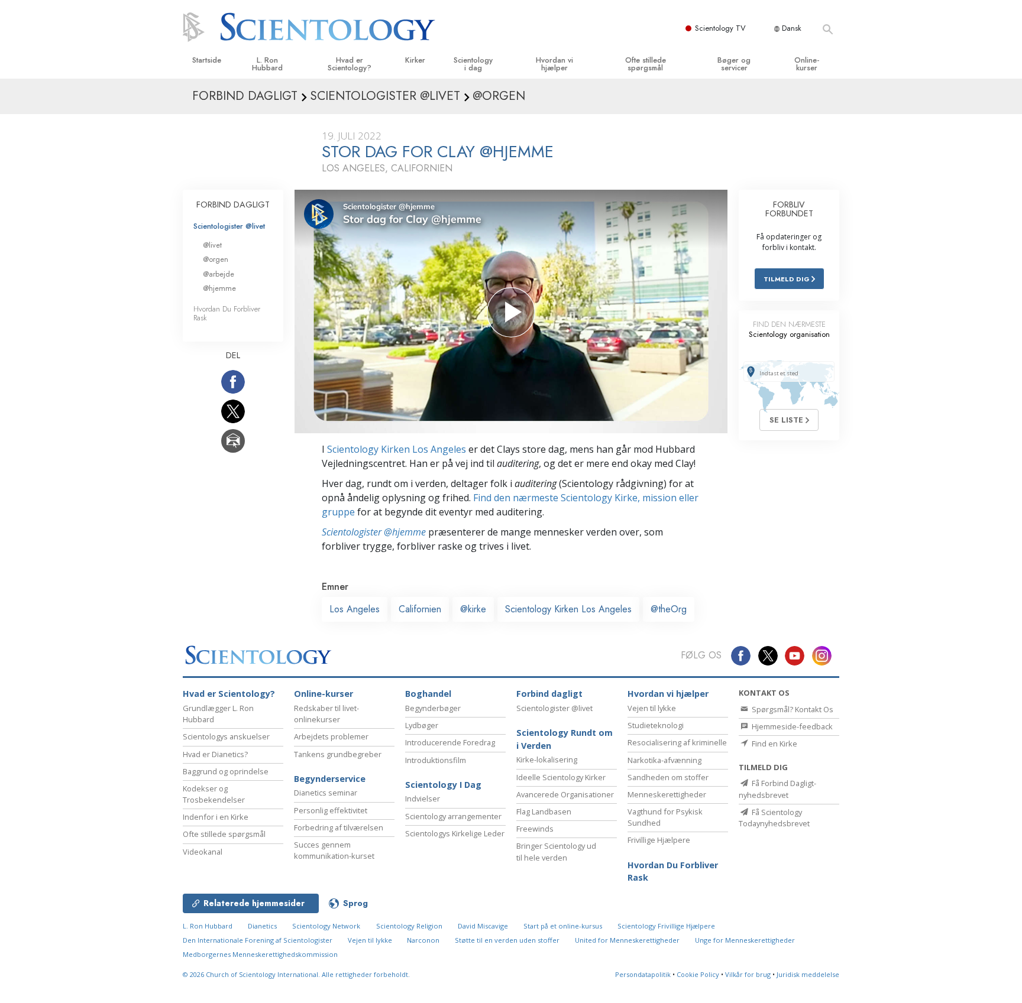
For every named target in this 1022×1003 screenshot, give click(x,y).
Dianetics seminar (325, 792)
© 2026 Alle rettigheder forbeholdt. (296, 974)
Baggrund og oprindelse (226, 771)
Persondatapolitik (643, 974)
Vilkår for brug (748, 974)
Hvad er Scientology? (349, 63)
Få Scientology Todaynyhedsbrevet (774, 818)
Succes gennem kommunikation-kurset (334, 850)
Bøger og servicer (734, 63)
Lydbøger (421, 725)
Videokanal (202, 851)
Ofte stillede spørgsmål (645, 63)
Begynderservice (330, 778)
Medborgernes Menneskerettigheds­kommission (260, 954)
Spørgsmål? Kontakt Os (791, 709)
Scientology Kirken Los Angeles (396, 449)
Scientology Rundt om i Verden (564, 739)
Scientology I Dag (443, 784)
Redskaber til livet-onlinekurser (326, 714)
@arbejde (218, 274)
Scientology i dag (473, 63)
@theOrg (669, 609)
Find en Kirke (773, 743)
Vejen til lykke (652, 708)
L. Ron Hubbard (267, 63)
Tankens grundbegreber (337, 754)
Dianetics (262, 925)
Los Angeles (354, 609)
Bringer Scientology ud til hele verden (556, 851)
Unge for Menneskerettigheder (745, 940)
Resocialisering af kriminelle (677, 742)
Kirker (415, 60)
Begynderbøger (433, 708)
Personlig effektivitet (330, 810)
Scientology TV (720, 28)
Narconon (424, 940)
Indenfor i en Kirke (215, 817)
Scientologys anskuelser (226, 736)
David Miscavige (483, 925)
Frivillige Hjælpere (659, 840)
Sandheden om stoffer (668, 777)
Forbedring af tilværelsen (338, 827)
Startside (206, 60)
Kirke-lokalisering (546, 759)
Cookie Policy (698, 974)
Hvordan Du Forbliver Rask (226, 313)
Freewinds (535, 828)
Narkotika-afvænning (664, 760)
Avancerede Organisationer (565, 794)
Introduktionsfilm (435, 760)
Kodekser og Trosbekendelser (214, 794)
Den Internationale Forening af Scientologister (257, 940)
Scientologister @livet (229, 226)
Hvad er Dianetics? (215, 754)
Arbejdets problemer (331, 736)
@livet (212, 245)
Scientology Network (326, 925)
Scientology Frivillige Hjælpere (666, 925)
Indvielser (422, 798)
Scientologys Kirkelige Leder (454, 833)
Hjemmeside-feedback (791, 726)
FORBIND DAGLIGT (233, 204)
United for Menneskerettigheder (627, 940)
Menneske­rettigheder (667, 794)
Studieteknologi (656, 725)
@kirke (473, 609)
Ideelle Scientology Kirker (561, 777)
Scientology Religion (409, 925)
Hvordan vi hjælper (554, 63)
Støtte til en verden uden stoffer (507, 940)
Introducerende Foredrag (450, 742)
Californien (420, 609)
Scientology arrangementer (453, 816)
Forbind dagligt (549, 693)
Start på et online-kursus (562, 925)
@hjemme (219, 288)
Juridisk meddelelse (808, 974)
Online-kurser (806, 63)
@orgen (215, 259)
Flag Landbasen (543, 811)
